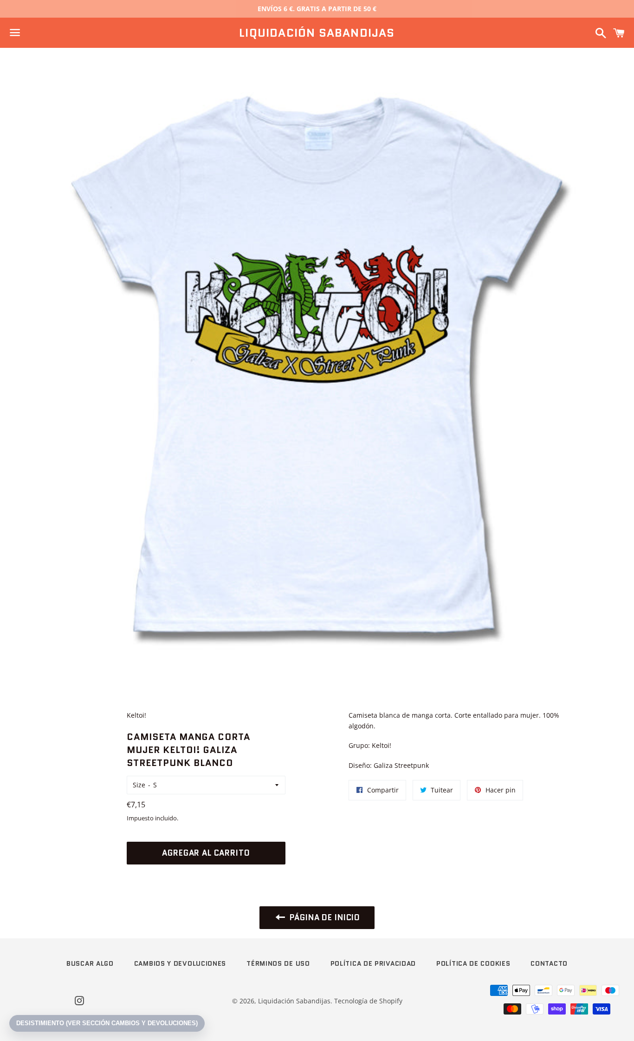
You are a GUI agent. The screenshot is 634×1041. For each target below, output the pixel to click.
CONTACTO (549, 963)
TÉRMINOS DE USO (278, 963)
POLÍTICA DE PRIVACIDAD (373, 963)
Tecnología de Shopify (368, 1000)
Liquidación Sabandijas (317, 33)
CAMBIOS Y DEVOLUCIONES (180, 963)
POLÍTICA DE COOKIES (473, 963)
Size (139, 784)
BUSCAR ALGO (90, 963)
